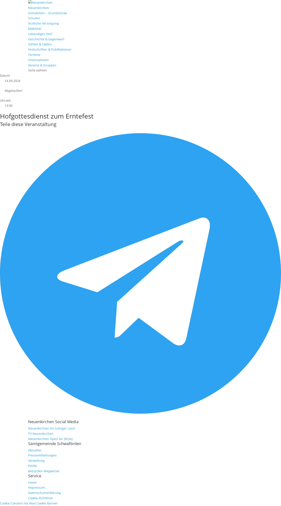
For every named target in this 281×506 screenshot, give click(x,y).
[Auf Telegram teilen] (140, 417)
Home (32, 482)
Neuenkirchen (38, 8)
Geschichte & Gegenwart (46, 39)
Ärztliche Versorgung (43, 23)
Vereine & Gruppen (42, 65)
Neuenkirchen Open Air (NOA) (50, 439)
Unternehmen (38, 60)
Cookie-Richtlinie (40, 498)
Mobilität (34, 29)
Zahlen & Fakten (40, 44)
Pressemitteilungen (42, 455)
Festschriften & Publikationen (49, 49)
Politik (32, 466)
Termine (34, 55)
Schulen (34, 18)
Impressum (36, 487)
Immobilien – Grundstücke (47, 13)
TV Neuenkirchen (40, 433)
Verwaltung (36, 460)
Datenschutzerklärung (44, 493)
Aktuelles (34, 450)
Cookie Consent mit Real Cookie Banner (29, 503)
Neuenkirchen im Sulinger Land (51, 428)
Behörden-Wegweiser (44, 471)
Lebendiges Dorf (40, 34)
